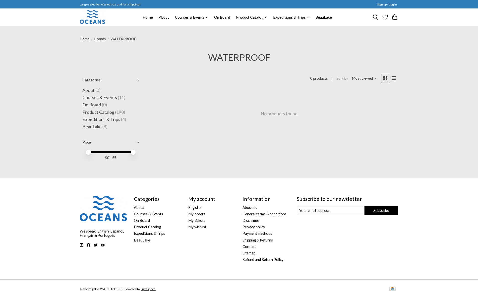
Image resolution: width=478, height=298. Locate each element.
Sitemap (248, 253)
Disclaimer (250, 220)
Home (148, 17)
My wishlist (197, 227)
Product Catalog (98, 112)
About (164, 17)
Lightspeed (148, 289)
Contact (249, 246)
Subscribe (381, 210)
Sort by (342, 78)
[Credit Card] (392, 289)
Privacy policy (253, 227)
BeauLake (323, 17)
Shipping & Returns (257, 240)
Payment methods (257, 233)
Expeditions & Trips (101, 119)
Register (195, 207)
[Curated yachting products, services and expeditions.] (92, 17)
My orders (196, 214)
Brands (100, 39)
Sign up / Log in (387, 4)
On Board (222, 17)
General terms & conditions (264, 214)
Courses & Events (99, 97)
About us (249, 207)
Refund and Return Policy (263, 259)
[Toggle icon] (375, 17)
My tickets (196, 220)
